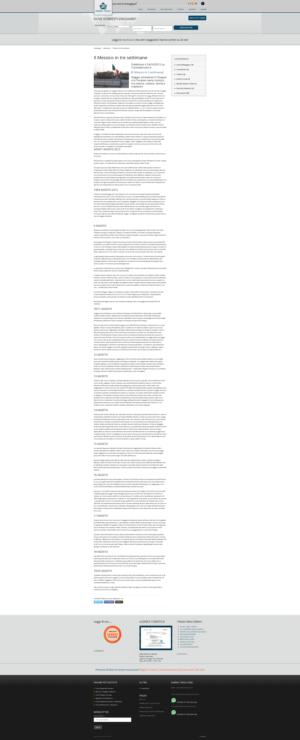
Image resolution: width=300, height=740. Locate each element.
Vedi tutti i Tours (197, 18)
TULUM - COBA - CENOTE (188, 627)
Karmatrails (143, 108)
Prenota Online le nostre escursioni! (117, 669)
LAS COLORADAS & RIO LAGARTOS (192, 629)
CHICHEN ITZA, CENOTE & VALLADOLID (193, 632)
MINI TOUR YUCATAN (187, 639)
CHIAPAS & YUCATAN (187, 642)
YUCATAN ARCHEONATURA (189, 647)
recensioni (128, 39)
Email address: (99, 716)
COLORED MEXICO (186, 644)
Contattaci (202, 737)
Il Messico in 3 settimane (147, 72)
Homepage (97, 48)
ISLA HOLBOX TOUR (186, 637)
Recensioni (106, 48)
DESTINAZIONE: (100, 25)
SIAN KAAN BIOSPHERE (188, 634)
